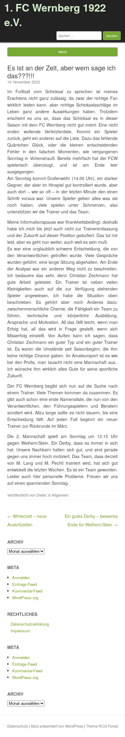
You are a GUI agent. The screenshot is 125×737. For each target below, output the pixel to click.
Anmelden (21, 577)
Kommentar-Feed (27, 591)
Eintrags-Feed (24, 584)
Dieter (41, 495)
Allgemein (60, 495)
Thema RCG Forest (102, 726)
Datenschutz (17, 726)
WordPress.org (25, 597)
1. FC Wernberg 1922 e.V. (55, 14)
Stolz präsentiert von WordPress (57, 726)
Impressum (20, 630)
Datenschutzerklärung (30, 624)
